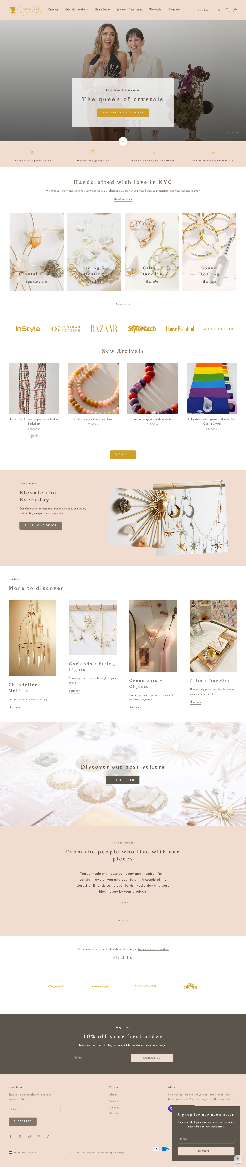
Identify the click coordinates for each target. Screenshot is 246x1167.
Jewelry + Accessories (129, 9)
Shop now (14, 707)
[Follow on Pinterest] (38, 1136)
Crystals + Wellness (76, 9)
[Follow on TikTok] (48, 1136)
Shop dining (94, 282)
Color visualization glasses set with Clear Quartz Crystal (212, 421)
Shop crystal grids (36, 282)
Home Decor (102, 9)
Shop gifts (152, 282)
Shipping (114, 1107)
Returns (113, 1113)
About (113, 1095)
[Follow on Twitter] (20, 1136)
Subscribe (206, 1151)
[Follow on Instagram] (29, 1136)
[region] (123, 80)
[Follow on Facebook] (10, 1136)
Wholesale (155, 9)
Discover (53, 9)
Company (174, 9)
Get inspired (122, 780)
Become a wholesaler (153, 949)
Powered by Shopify (110, 1152)
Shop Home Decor (30, 127)
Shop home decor (41, 525)
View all (123, 454)
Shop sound (209, 282)
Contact (114, 1101)
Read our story (123, 199)
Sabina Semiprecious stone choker (93, 419)
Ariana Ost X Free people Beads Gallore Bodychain (34, 421)
